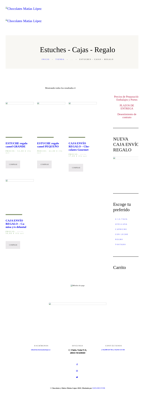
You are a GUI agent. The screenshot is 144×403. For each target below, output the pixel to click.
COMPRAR (13, 164)
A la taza (121, 219)
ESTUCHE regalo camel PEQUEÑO (48, 145)
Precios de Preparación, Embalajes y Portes (127, 98)
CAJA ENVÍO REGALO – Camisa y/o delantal (16, 224)
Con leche (121, 234)
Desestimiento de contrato (126, 116)
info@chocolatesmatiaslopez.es (40, 350)
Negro (119, 239)
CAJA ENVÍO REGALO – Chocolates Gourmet (79, 146)
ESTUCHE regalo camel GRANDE (16, 145)
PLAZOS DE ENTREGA (127, 107)
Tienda (60, 59)
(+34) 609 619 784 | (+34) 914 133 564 (113, 350)
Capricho (121, 229)
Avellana (121, 224)
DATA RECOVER (98, 388)
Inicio (46, 59)
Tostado (120, 244)
